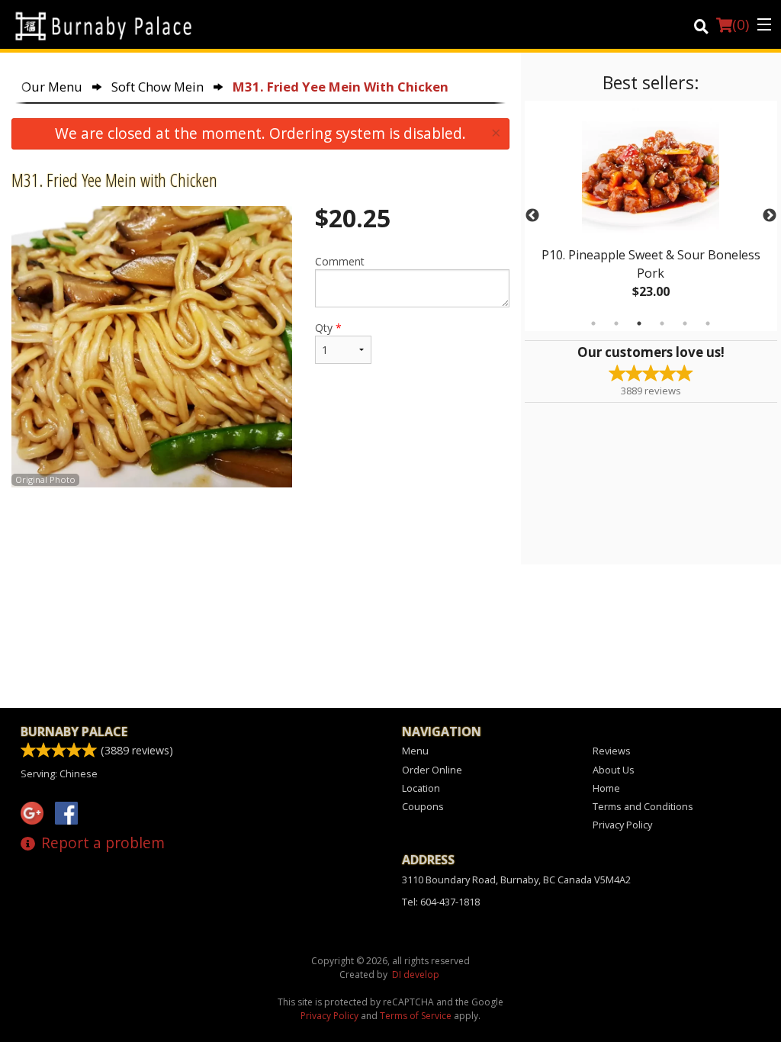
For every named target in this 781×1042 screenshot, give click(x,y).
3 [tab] (639, 323)
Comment (340, 261)
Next (769, 216)
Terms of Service (416, 1015)
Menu (415, 750)
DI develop (415, 974)
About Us (614, 770)
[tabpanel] (651, 216)
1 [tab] (593, 323)
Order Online (432, 770)
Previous (532, 216)
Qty (328, 327)
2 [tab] (616, 323)
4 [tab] (662, 323)
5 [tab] (685, 323)
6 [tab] (707, 323)
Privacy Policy (622, 824)
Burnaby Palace (74, 731)
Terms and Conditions (643, 806)
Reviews (612, 750)
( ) (740, 24)
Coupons (423, 806)
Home (606, 788)
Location (421, 788)
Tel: (441, 902)
